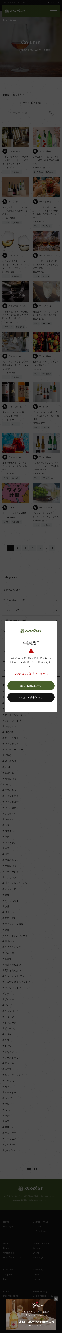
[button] (31, 685)
